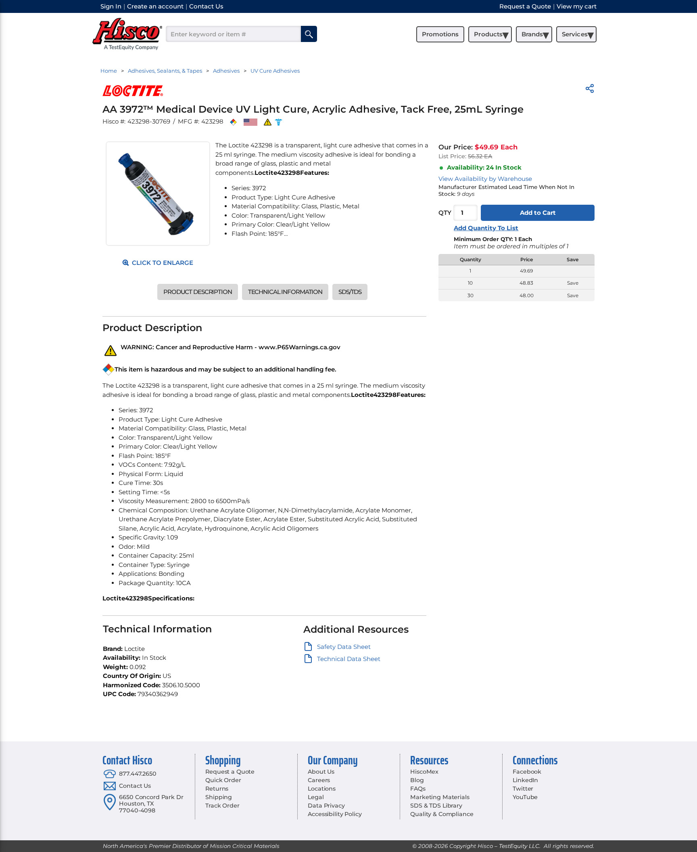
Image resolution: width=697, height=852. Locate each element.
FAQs (417, 788)
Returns (216, 788)
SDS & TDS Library (436, 805)
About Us (321, 771)
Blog (417, 780)
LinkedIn (525, 780)
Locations (322, 788)
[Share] (590, 90)
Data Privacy (326, 805)
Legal (315, 797)
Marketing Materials (439, 797)
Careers (319, 780)
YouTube (525, 797)
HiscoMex (424, 771)
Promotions (440, 34)
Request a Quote (230, 771)
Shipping (218, 797)
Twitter (523, 788)
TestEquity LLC (519, 846)
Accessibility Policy (334, 814)
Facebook (527, 771)
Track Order (222, 805)
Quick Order (223, 780)
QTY (444, 213)
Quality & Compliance (441, 814)
